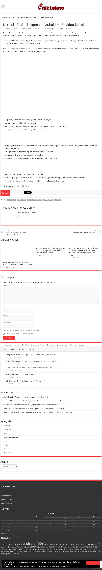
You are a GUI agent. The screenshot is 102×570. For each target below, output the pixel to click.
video (82, 552)
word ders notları (92, 552)
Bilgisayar (7, 430)
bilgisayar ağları (24, 547)
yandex (9, 554)
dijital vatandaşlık (45, 547)
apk (73, 544)
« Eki (2, 533)
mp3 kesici (21, 200)
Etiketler (31, 349)
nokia (13, 552)
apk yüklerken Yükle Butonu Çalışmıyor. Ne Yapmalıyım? (25, 381)
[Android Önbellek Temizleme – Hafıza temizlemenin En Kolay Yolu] (3, 368)
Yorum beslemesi (7, 500)
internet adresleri (39, 549)
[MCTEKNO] (51, 6)
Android (12, 17)
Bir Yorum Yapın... (50, 29)
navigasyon (5, 552)
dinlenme (57, 547)
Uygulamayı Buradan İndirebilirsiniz (15, 186)
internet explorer (52, 549)
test (67, 552)
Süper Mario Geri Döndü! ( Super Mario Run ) (21, 374)
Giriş (2, 492)
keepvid (62, 549)
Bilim (5, 433)
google (7, 549)
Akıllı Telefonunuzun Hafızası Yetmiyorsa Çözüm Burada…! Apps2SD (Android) (33, 361)
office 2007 (29, 552)
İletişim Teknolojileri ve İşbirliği (85, 231)
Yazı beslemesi (6, 496)
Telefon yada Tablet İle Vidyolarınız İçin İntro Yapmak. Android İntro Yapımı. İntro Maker (51, 250)
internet (26, 549)
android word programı (62, 544)
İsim (5, 307)
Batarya (95, 544)
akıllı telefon (18, 544)
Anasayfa (3, 17)
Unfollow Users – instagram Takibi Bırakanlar (15, 232)
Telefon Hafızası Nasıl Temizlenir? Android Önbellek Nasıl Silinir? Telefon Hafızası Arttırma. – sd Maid (83, 251)
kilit (68, 549)
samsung (59, 551)
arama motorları (83, 544)
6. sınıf (4, 544)
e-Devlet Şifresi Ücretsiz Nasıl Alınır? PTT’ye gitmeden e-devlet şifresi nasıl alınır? (30, 405)
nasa (94, 549)
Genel (6, 445)
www (3, 554)
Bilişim (34, 547)
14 (37, 525)
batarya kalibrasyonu (9, 547)
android (12, 200)
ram (47, 552)
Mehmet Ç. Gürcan (11, 29)
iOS (5, 449)
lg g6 (77, 549)
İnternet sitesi (8, 323)
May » (7, 533)
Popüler (13, 349)
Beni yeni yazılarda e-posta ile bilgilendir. (20, 334)
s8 (51, 552)
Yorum (6, 285)
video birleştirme (34, 200)
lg (72, 549)
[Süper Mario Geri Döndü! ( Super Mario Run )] (3, 374)
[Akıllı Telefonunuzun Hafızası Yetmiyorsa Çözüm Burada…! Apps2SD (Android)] (3, 361)
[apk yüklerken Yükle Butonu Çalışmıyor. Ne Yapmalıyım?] (3, 381)
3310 (10, 544)
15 (51, 525)
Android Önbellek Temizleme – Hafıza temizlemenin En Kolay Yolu (17, 263)
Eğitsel (6, 441)
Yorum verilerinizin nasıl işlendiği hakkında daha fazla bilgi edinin (62, 345)
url (72, 552)
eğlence (90, 547)
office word (40, 552)
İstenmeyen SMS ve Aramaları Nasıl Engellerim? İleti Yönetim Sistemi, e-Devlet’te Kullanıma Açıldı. (36, 401)
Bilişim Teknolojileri (11, 437)
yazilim (17, 554)
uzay (76, 552)
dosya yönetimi (69, 547)
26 (8, 531)
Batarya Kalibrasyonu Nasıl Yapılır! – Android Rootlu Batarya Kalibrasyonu (31, 355)
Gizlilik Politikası (65, 566)
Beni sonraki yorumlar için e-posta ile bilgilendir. (22, 330)
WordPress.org (6, 503)
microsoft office (86, 549)
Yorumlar (22, 349)
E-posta (6, 315)
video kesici (48, 200)
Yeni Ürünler (8, 453)
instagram (16, 549)
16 (65, 525)
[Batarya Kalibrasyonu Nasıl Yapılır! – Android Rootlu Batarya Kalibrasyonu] (3, 355)
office (20, 552)
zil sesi (58, 200)
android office (48, 544)
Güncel (4, 349)
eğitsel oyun (80, 547)
